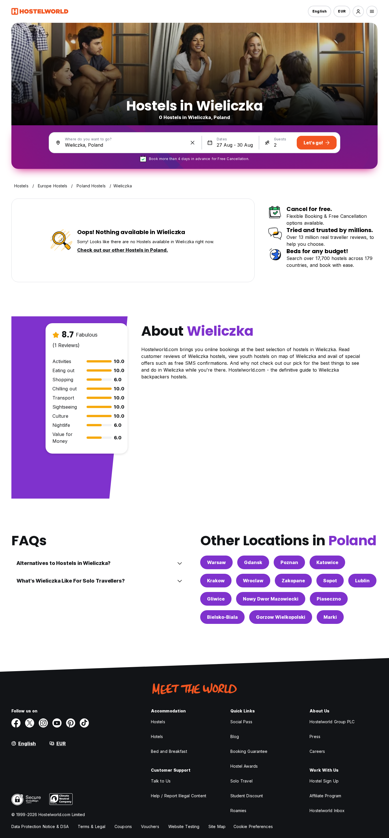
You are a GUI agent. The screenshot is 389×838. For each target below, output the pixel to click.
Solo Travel (241, 780)
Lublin (362, 580)
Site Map (217, 826)
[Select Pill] (358, 11)
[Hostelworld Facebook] (16, 723)
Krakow (216, 580)
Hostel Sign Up (324, 780)
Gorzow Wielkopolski (280, 617)
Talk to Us (161, 780)
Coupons (123, 826)
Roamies (238, 810)
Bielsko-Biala (222, 617)
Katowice (327, 562)
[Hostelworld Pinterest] (70, 723)
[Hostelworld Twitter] (29, 723)
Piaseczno (329, 599)
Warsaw (216, 562)
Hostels (158, 721)
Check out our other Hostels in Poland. (122, 250)
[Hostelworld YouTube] (57, 723)
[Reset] (192, 142)
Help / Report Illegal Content (178, 795)
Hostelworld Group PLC (332, 721)
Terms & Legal (91, 826)
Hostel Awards (244, 766)
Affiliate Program (325, 795)
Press (315, 736)
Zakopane (293, 580)
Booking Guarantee (249, 751)
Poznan (289, 562)
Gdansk (253, 562)
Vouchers (150, 826)
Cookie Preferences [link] (253, 826)
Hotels (157, 736)
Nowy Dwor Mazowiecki (270, 599)
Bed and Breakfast (169, 751)
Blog (234, 736)
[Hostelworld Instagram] (43, 723)
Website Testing (184, 826)
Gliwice (216, 599)
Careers (317, 751)
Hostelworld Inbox (327, 810)
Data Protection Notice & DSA (40, 826)
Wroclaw (253, 580)
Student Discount (246, 795)
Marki (330, 617)
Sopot (330, 580)
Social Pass (241, 721)
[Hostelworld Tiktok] (84, 723)
